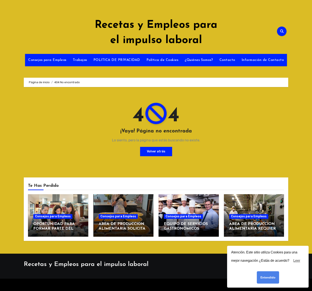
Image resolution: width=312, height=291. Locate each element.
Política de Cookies (162, 60)
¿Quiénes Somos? (199, 60)
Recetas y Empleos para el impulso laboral (86, 264)
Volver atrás (156, 151)
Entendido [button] (267, 277)
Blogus (168, 285)
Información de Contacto (263, 60)
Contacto (227, 60)
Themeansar (191, 285)
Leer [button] (296, 260)
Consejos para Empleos (47, 60)
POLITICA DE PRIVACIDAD (116, 60)
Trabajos (80, 60)
